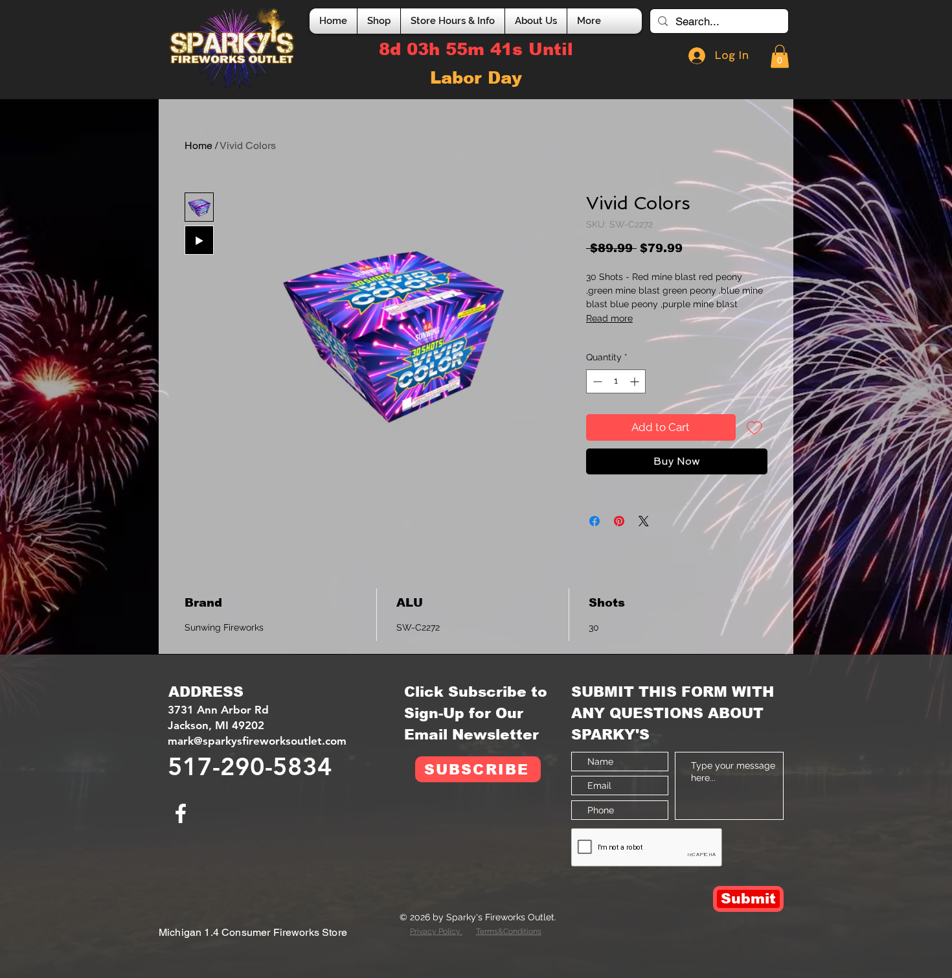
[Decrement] (596, 381)
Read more (609, 318)
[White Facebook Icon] (181, 813)
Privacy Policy (436, 931)
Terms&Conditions (508, 931)
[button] (779, 56)
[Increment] (636, 381)
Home (198, 145)
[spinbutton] (616, 381)
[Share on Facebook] (594, 521)
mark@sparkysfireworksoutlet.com (257, 740)
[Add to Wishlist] (754, 427)
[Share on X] (644, 521)
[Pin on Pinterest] (619, 521)
